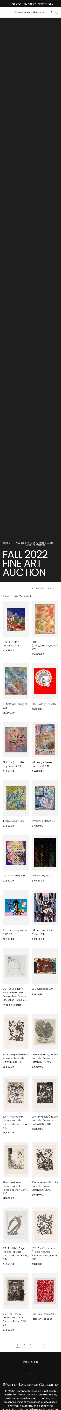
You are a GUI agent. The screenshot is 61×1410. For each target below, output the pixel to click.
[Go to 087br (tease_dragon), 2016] (16, 681)
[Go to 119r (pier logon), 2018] (16, 798)
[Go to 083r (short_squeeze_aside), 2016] (45, 619)
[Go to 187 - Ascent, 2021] (45, 853)
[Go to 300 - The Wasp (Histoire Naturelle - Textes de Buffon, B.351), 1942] (45, 1159)
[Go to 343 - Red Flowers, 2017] (45, 1291)
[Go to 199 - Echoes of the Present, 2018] (45, 907)
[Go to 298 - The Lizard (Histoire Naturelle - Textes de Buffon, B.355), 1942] (45, 1094)
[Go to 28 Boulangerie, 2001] (45, 966)
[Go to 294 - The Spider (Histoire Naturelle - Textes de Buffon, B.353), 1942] (16, 1031)
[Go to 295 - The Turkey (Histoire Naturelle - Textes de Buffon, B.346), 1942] (45, 1031)
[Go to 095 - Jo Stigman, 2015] (45, 681)
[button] (5, 12)
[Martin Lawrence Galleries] (30, 1384)
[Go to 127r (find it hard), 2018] (16, 853)
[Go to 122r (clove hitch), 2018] (45, 798)
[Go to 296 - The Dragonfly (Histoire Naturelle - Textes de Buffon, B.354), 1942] (16, 1094)
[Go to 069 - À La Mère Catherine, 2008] (16, 619)
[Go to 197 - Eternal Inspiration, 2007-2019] (16, 907)
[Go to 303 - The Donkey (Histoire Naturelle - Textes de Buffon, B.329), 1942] (16, 1291)
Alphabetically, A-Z (41, 588)
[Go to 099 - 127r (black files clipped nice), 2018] (16, 739)
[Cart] (56, 13)
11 (43, 1345)
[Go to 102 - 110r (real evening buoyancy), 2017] (45, 739)
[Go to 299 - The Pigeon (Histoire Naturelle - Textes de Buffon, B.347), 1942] (16, 1159)
